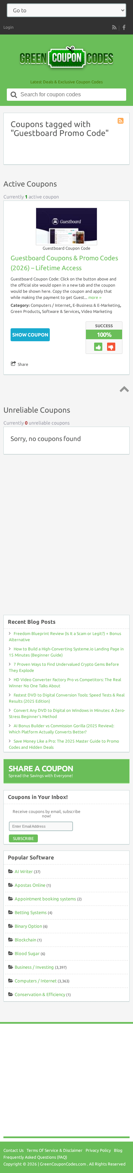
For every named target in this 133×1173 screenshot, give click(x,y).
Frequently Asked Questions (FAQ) (35, 1157)
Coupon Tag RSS (121, 121)
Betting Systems (31, 912)
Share (23, 364)
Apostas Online (30, 885)
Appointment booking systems (45, 898)
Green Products (25, 311)
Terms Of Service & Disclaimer (55, 1150)
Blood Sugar (27, 953)
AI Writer (24, 871)
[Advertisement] (66, 538)
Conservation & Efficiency (40, 994)
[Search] (14, 94)
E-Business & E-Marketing (96, 305)
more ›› (94, 297)
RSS (114, 27)
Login (8, 27)
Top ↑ (123, 389)
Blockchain (25, 939)
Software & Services (60, 311)
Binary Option (28, 926)
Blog (118, 1150)
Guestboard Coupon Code (66, 248)
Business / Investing (34, 967)
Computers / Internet (51, 305)
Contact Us (13, 1150)
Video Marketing (96, 311)
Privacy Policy (98, 1150)
